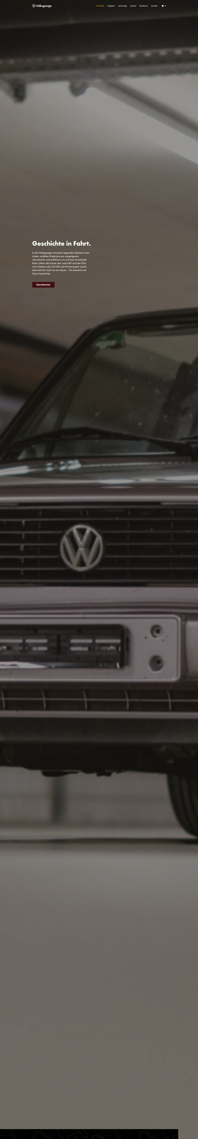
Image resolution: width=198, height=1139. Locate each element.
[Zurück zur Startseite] (42, 6)
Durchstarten (43, 284)
